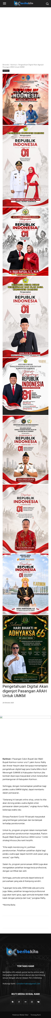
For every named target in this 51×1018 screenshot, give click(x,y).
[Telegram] (31, 709)
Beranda (6, 65)
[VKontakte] (38, 1001)
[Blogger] (12, 1001)
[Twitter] (19, 709)
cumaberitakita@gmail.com (28, 983)
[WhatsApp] (25, 709)
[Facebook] (13, 709)
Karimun (14, 65)
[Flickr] (25, 1001)
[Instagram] (32, 1001)
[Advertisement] (25, 34)
